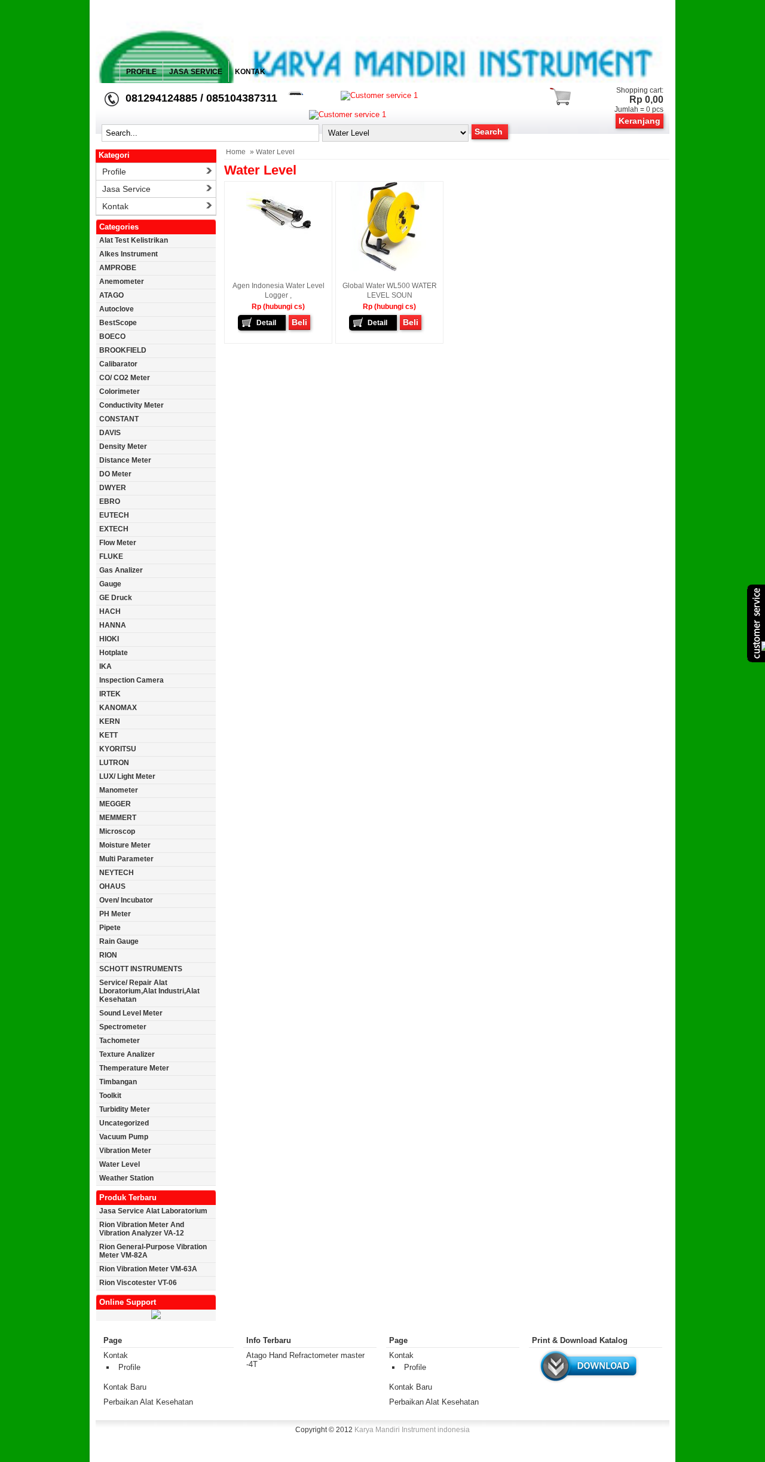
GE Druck (115, 598)
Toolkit (110, 1095)
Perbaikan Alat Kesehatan (148, 1401)
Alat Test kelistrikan (133, 240)
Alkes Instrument (128, 254)
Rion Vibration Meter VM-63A (148, 1269)
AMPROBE (117, 268)
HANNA (112, 625)
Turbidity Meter (124, 1109)
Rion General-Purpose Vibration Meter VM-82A (153, 1251)
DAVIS (110, 433)
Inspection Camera (131, 680)
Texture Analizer (127, 1054)
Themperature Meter (134, 1068)
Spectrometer (122, 1027)
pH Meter (115, 914)
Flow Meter (117, 543)
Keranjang (639, 121)
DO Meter (115, 474)
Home (236, 152)
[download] (588, 1383)
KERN (109, 721)
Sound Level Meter (131, 1013)
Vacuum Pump (123, 1137)
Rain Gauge (119, 941)
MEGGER (115, 804)
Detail (266, 323)
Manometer (118, 790)
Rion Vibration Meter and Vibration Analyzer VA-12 (141, 1229)
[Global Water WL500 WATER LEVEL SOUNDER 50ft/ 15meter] (389, 269)
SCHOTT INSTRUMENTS (140, 969)
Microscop (117, 831)
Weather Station (126, 1178)
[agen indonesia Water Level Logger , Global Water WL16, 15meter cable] (278, 244)
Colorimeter (119, 391)
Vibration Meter (125, 1150)
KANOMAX (118, 708)
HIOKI (109, 639)
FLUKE (111, 556)
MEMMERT (117, 817)
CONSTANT (119, 419)
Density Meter (123, 446)
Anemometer (121, 281)
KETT (108, 735)
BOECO (112, 336)
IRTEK (110, 694)
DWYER (112, 488)
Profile (141, 72)
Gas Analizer (121, 570)
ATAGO (111, 295)
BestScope (118, 323)
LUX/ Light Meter (127, 776)
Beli (299, 322)
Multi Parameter (126, 859)
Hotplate (113, 653)
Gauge (110, 584)
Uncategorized (124, 1123)
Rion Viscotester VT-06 (138, 1283)
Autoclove (116, 309)
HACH (110, 611)
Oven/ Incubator (126, 900)
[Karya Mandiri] (156, 1317)
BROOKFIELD (122, 350)
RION (108, 955)
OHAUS (112, 886)
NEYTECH (116, 872)
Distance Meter (125, 460)
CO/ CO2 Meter (124, 378)
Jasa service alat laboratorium (153, 1211)
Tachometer (119, 1040)
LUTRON (114, 762)
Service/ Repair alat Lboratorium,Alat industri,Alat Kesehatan (149, 991)
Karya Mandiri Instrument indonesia (412, 1430)
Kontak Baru (124, 1387)
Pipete (110, 927)
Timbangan (118, 1082)
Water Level (119, 1164)
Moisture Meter (125, 845)
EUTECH (114, 515)
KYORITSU (117, 749)
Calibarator (118, 364)
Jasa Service (195, 72)
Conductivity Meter (131, 405)
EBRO (109, 501)
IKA (105, 666)
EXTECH (113, 529)
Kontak (250, 72)
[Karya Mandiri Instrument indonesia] (382, 146)
